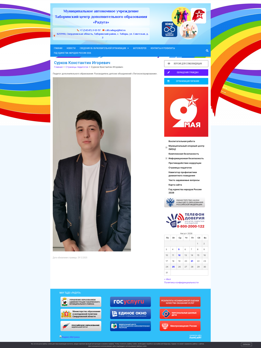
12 (179, 255)
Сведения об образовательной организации (103, 48)
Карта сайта (175, 184)
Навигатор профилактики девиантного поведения (183, 174)
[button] (207, 50)
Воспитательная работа (182, 141)
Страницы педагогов (180, 167)
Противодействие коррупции (185, 163)
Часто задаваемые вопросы (184, 180)
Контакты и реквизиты (163, 48)
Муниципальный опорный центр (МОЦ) (186, 147)
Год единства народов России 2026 (72, 53)
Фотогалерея (139, 48)
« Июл (167, 279)
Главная (58, 48)
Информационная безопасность (186, 158)
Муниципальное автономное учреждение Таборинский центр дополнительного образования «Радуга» (101, 16)
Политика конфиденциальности (181, 282)
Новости (71, 48)
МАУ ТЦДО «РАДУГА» (70, 292)
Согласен (246, 344)
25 (173, 267)
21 (192, 261)
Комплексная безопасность (184, 153)
